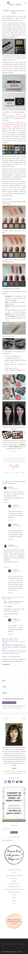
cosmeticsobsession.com (14, 442)
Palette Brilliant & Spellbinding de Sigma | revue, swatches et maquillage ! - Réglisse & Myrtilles (14, 647)
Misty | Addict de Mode (11, 640)
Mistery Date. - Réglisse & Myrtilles (14, 644)
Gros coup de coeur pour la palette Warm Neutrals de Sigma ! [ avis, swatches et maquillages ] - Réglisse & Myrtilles (14, 652)
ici (18, 20)
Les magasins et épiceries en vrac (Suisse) (14, 889)
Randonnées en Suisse (14, 892)
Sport (14, 903)
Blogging (14, 881)
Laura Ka (16, 16)
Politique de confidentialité (19, 944)
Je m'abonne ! (14, 832)
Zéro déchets (14, 878)
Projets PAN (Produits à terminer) (14, 875)
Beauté (14, 873)
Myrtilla (15, 505)
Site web (4, 693)
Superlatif (24, 951)
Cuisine (14, 897)
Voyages (14, 900)
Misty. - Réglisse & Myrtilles (12, 638)
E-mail (4, 686)
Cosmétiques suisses (14, 884)
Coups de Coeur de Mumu (15, 601)
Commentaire (6, 664)
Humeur (14, 894)
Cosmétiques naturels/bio (14, 886)
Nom (4, 680)
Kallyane (10, 545)
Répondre (6, 502)
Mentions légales (6, 944)
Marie (9, 487)
